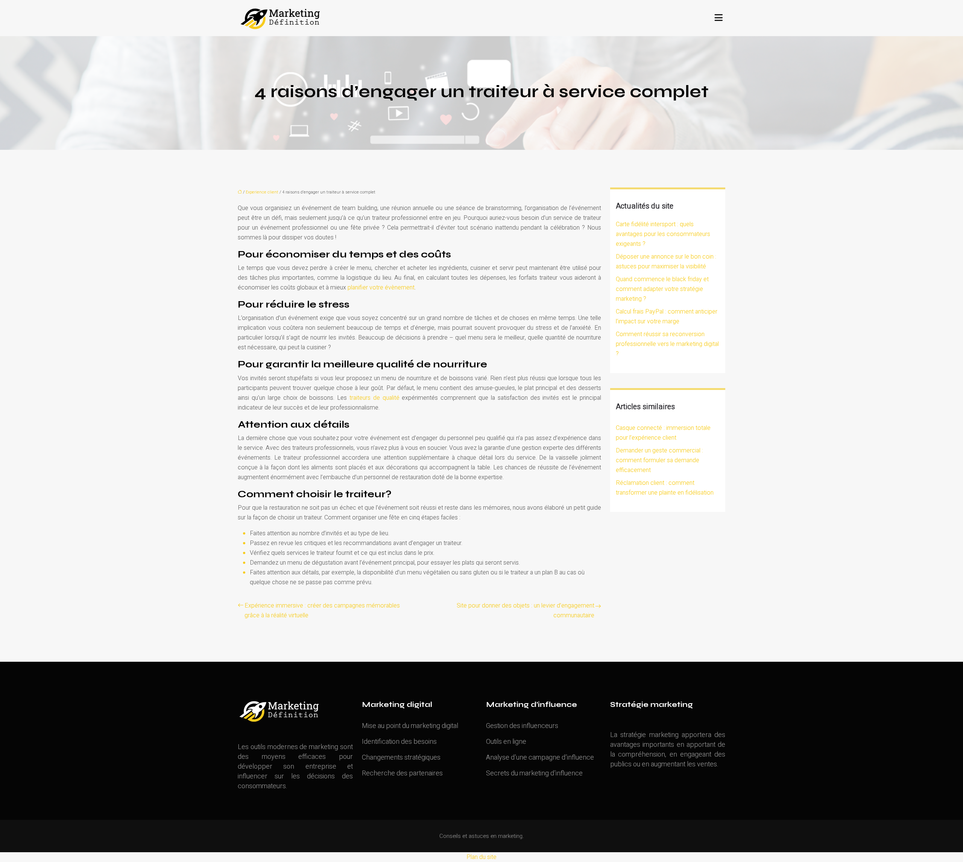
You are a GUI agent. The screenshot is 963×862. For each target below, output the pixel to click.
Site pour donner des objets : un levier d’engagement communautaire (525, 610)
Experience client (262, 192)
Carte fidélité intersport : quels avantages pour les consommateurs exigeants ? (663, 234)
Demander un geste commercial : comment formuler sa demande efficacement (659, 460)
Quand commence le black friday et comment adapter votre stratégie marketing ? (662, 289)
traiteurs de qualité (374, 397)
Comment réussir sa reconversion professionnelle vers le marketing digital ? (667, 344)
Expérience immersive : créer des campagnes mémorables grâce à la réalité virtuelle (322, 610)
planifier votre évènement (381, 287)
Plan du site (481, 857)
